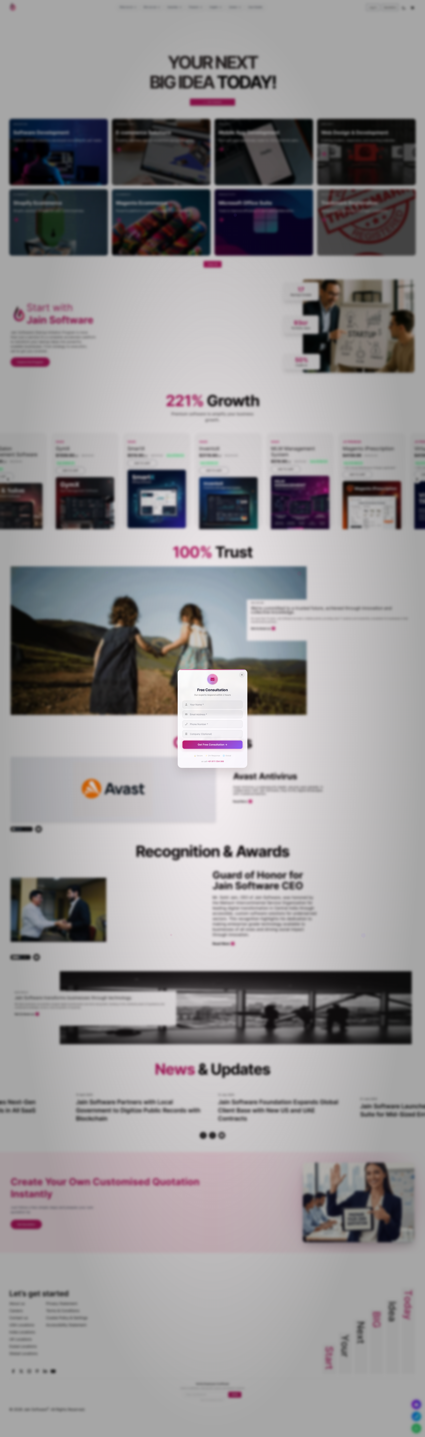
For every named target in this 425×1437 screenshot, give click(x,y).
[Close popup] (242, 674)
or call (212, 761)
